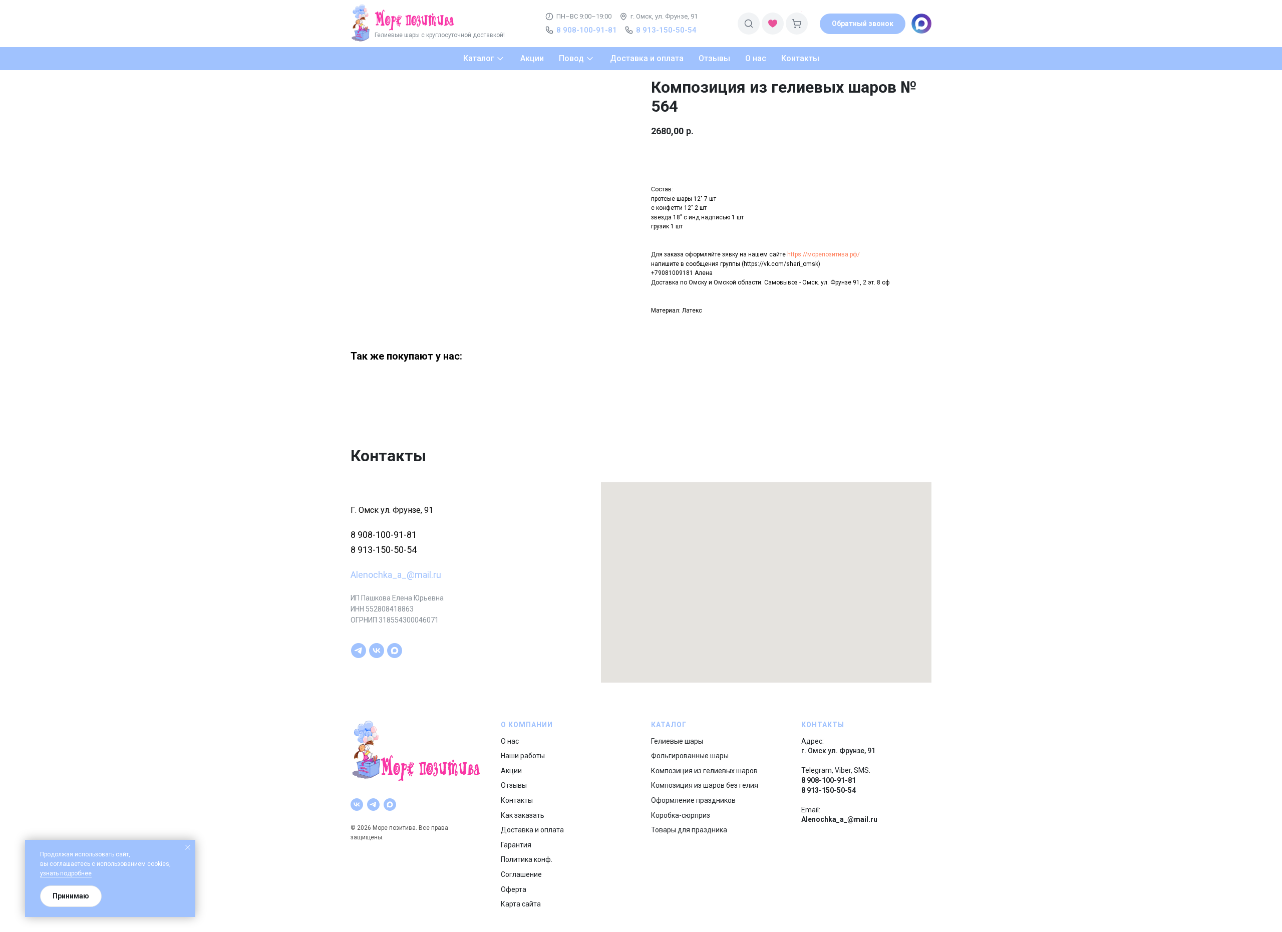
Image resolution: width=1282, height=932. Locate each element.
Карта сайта (521, 904)
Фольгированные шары (690, 756)
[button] (862, 24)
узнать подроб (60, 873)
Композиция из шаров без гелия (704, 785)
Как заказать (522, 815)
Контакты (517, 800)
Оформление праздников (693, 800)
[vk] (376, 650)
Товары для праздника (689, 830)
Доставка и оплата (532, 830)
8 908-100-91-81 (384, 534)
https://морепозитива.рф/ (823, 254)
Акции (511, 771)
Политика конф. (526, 859)
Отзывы (514, 785)
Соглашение (521, 874)
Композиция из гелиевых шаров (704, 771)
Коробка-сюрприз (680, 815)
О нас (510, 741)
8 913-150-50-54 (384, 549)
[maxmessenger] (394, 650)
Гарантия (516, 845)
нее (86, 873)
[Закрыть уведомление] (188, 847)
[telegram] (358, 650)
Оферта (513, 889)
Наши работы (523, 756)
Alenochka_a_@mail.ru (396, 574)
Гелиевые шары (677, 741)
